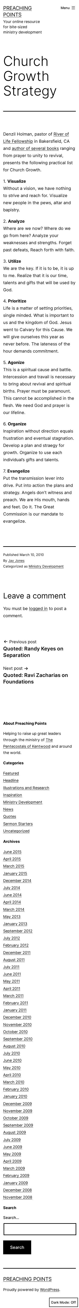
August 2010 (14, 1046)
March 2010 (13, 1082)
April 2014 (12, 902)
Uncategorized (16, 831)
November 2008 (17, 1197)
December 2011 (17, 952)
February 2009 (16, 1175)
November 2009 (17, 1111)
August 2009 (14, 1132)
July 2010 (11, 1053)
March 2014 (13, 909)
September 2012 (17, 931)
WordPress (49, 1289)
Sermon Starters (18, 824)
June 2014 (12, 895)
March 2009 (14, 1168)
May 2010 (11, 1068)
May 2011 (11, 981)
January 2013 (15, 924)
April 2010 (12, 1075)
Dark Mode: (60, 1302)
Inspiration (12, 795)
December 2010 (17, 1017)
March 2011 (13, 996)
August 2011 (14, 960)
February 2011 (15, 1003)
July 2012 (11, 938)
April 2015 (12, 859)
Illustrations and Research (26, 788)
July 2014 (11, 888)
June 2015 (12, 852)
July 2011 (11, 967)
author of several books (35, 148)
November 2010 (17, 1024)
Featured (11, 773)
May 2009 (12, 1154)
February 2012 (16, 945)
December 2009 (17, 1104)
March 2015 (13, 866)
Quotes (9, 816)
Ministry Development (46, 566)
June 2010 (12, 1060)
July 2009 (12, 1140)
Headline (11, 780)
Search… (11, 1217)
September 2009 (18, 1125)
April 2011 (11, 988)
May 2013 (11, 916)
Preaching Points (27, 1279)
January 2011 (15, 1010)
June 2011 (12, 974)
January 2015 (15, 873)
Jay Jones (16, 560)
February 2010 (16, 1089)
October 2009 (15, 1118)
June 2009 (12, 1147)
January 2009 (15, 1183)
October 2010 (15, 1032)
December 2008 (17, 1190)
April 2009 (12, 1161)
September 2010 (17, 1039)
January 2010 (15, 1096)
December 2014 (17, 880)
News (8, 809)
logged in (38, 608)
